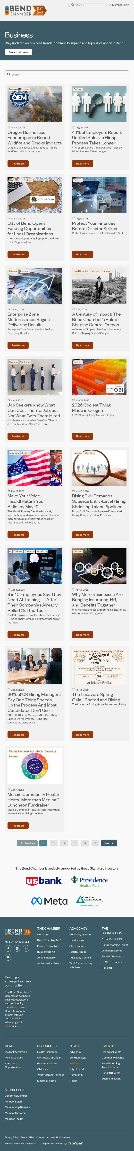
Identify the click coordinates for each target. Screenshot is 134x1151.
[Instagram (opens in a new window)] (17, 948)
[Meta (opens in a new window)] (49, 901)
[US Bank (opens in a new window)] (44, 881)
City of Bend (15, 180)
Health (39, 751)
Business (13, 89)
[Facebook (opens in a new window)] (8, 948)
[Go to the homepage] (18, 932)
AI (10, 551)
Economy (25, 89)
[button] (126, 13)
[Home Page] (26, 10)
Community (107, 270)
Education (29, 551)
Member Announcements (86, 651)
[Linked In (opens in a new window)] (26, 948)
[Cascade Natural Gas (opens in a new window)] (89, 901)
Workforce (25, 362)
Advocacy (14, 452)
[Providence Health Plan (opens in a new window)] (89, 881)
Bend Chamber (81, 270)
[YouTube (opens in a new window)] (8, 957)
